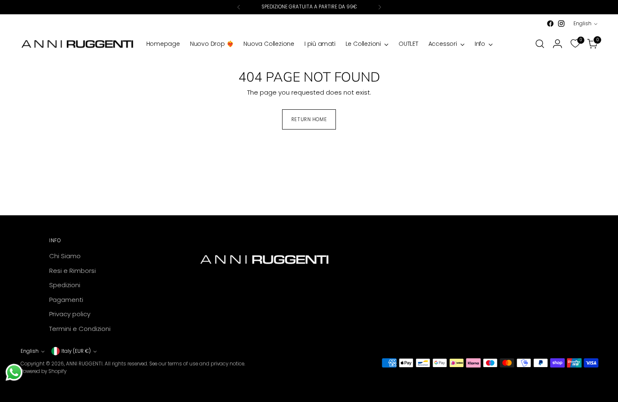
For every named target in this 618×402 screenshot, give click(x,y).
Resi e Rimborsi (72, 270)
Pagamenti (66, 299)
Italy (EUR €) (76, 351)
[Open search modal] (539, 43)
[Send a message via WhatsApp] (14, 372)
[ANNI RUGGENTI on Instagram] (561, 23)
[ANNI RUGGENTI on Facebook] (550, 23)
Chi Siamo (65, 255)
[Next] (379, 7)
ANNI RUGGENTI (84, 363)
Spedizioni (64, 284)
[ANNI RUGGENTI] (77, 44)
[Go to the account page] (557, 43)
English (582, 23)
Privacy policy (69, 313)
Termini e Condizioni (80, 328)
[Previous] (239, 7)
